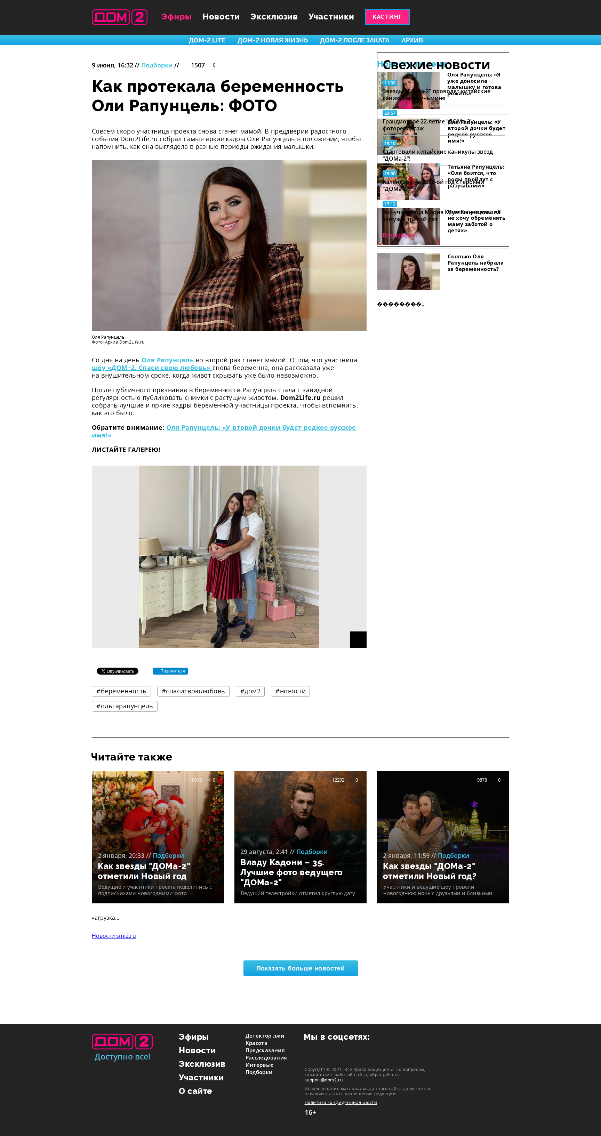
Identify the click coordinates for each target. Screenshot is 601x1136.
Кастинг (387, 16)
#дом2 (250, 691)
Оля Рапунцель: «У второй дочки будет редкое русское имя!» (224, 431)
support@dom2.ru (324, 1079)
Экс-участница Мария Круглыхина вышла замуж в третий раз (441, 216)
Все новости (400, 235)
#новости (290, 691)
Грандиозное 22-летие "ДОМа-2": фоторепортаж (428, 125)
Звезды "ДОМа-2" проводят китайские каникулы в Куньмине (436, 95)
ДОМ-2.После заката (355, 40)
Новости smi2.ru (114, 936)
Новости (221, 16)
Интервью (260, 1064)
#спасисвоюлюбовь (193, 691)
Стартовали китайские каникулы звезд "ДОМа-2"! (438, 155)
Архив (412, 40)
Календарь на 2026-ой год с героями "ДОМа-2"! (433, 185)
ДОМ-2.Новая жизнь (273, 40)
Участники (331, 16)
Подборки (157, 65)
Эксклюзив (274, 16)
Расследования (266, 1057)
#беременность (121, 691)
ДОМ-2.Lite (207, 40)
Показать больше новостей (300, 968)
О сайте (196, 1091)
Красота (257, 1042)
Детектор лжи (265, 1035)
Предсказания (265, 1050)
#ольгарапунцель (124, 706)
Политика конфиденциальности (341, 1102)
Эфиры (176, 16)
